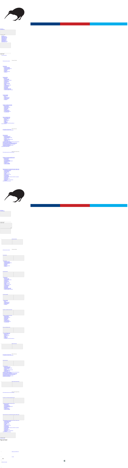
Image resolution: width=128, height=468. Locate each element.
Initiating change (6, 120)
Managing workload (6, 334)
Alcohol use (5, 138)
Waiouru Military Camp (4, 38)
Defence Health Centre (6, 158)
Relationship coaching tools (7, 317)
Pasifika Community (6, 177)
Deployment (5, 119)
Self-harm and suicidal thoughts (7, 284)
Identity (5, 96)
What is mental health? (6, 278)
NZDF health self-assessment (7, 136)
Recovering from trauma (6, 285)
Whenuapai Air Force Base (4, 37)
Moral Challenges (6, 87)
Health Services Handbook (7, 409)
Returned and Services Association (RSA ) (8, 179)
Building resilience (6, 287)
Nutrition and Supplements (7, 71)
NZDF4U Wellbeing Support (7, 421)
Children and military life (7, 320)
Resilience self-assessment (7, 367)
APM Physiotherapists (6, 162)
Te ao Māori (5, 99)
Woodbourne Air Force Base (5, 41)
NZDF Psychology (6, 404)
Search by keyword (2, 53)
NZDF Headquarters (4, 40)
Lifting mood (5, 82)
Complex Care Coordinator (7, 163)
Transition (5, 121)
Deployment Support (6, 175)
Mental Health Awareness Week (7, 88)
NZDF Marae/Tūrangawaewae (7, 174)
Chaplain (5, 424)
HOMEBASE (5, 180)
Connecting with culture (6, 98)
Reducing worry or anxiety (7, 282)
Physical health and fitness (7, 67)
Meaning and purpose (6, 302)
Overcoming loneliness (6, 81)
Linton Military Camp (4, 39)
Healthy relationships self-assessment (8, 137)
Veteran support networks (7, 178)
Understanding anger (6, 85)
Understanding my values (7, 97)
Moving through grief (6, 281)
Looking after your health (7, 263)
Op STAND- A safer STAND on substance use (9, 338)
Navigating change (6, 286)
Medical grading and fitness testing (8, 68)
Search (1, 222)
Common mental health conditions (7, 279)
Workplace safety (6, 337)
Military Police (5, 407)
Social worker (5, 172)
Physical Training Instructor (7, 160)
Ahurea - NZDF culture (6, 335)
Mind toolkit (5, 78)
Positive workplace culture (7, 118)
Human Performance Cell (7, 161)
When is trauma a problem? (7, 371)
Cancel (3, 222)
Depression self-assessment (7, 370)
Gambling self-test (6, 140)
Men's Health (5, 70)
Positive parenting (6, 108)
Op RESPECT (5, 122)
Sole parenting (5, 109)
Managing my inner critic (7, 283)
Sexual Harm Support (6, 171)
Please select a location (3, 34)
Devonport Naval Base (4, 36)
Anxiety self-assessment (6, 368)
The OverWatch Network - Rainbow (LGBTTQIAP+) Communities (11, 176)
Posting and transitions (6, 110)
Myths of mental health (6, 79)
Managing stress (6, 280)
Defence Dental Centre (6, 159)
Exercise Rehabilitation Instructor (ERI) (8, 406)
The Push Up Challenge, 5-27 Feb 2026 (8, 89)
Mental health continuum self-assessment (8, 139)
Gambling (5, 84)
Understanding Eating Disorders (7, 288)
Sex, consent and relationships (7, 111)
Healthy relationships (6, 106)
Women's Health (6, 69)
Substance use (5, 266)
